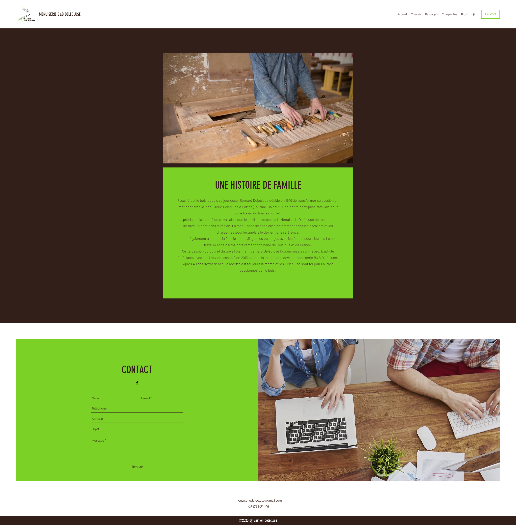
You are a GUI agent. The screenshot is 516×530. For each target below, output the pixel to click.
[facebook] (474, 14)
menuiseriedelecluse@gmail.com (258, 500)
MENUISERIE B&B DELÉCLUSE (60, 14)
